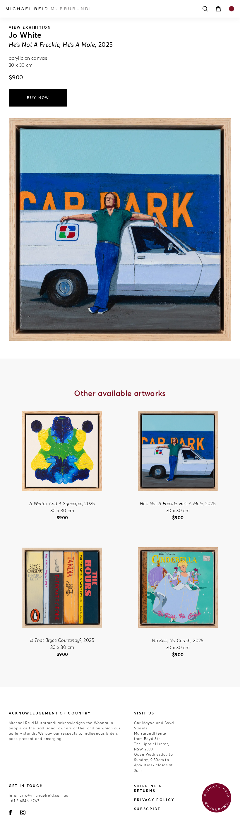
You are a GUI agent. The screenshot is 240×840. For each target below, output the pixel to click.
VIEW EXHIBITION (30, 27)
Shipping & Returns (148, 788)
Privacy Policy (154, 800)
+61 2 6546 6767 (24, 800)
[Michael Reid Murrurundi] (93, 8)
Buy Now (38, 98)
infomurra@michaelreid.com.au (38, 795)
